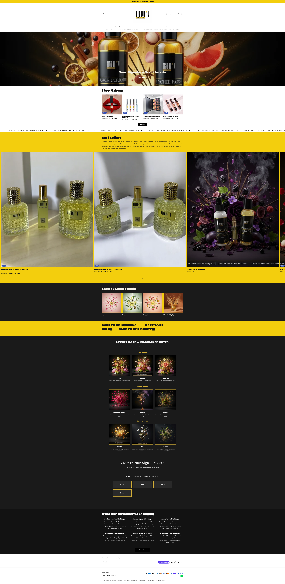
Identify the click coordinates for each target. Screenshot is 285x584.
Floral (104, 315)
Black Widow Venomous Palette (151, 116)
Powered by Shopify (118, 580)
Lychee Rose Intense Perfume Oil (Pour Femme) (14, 269)
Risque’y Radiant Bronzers (170, 116)
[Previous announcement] (102, 1)
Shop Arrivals (142, 77)
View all (142, 124)
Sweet (145, 315)
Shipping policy (151, 580)
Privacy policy (134, 580)
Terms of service (142, 580)
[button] (103, 14)
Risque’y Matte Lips (107, 116)
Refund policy (127, 580)
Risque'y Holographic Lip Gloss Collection (131, 117)
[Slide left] (139, 278)
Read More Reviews (142, 550)
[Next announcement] (182, 1)
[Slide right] (145, 278)
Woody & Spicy (168, 315)
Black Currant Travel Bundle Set (196, 269)
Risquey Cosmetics (110, 580)
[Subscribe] (126, 562)
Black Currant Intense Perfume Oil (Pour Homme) (108, 269)
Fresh (124, 315)
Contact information (160, 580)
